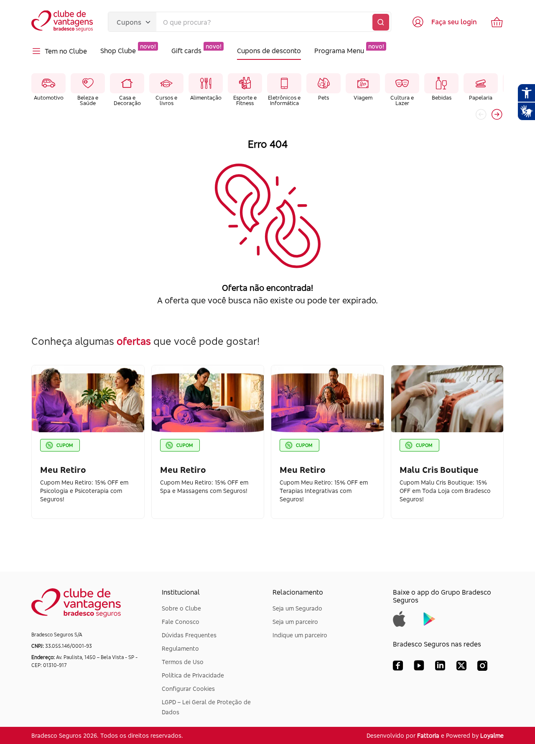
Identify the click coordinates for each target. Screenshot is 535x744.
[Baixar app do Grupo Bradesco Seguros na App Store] (399, 618)
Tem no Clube (66, 51)
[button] (497, 114)
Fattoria (428, 735)
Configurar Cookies (188, 688)
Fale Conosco (180, 621)
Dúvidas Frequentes (189, 635)
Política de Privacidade (193, 675)
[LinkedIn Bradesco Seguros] (440, 667)
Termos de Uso (183, 661)
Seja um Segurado (297, 608)
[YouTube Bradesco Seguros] (419, 667)
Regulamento (180, 648)
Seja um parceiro (295, 621)
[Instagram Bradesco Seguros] (482, 667)
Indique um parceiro (300, 635)
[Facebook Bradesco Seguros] (398, 667)
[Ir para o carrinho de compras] (497, 22)
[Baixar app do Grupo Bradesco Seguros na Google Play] (429, 618)
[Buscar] (380, 22)
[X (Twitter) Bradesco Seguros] (461, 667)
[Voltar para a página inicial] (62, 21)
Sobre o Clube (181, 608)
